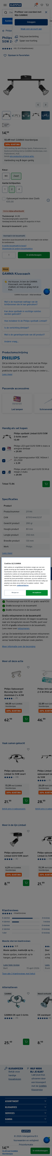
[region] (26, 578)
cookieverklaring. (23, 585)
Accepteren (37, 592)
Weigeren (15, 592)
